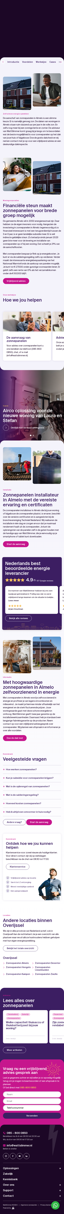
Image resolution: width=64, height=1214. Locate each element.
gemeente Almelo (14, 221)
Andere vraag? (14, 822)
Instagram (6, 1156)
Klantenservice (17, 867)
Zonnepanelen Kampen (18, 974)
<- (61, 62)
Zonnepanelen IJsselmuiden (42, 968)
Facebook (13, 1156)
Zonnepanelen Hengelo (18, 967)
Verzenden (32, 1116)
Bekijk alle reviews (18, 618)
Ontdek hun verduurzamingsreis (27, 428)
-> (3, 62)
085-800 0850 (28, 1087)
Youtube (20, 1156)
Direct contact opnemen (19, 52)
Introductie (13, 62)
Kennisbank (10, 1179)
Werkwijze (41, 62)
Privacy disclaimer (46, 1205)
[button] (30, 435)
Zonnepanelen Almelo (17, 963)
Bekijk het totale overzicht (20, 948)
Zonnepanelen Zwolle (46, 974)
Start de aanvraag (16, 544)
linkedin (26, 1156)
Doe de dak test (15, 738)
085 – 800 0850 (17, 1132)
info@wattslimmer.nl (17, 355)
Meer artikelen (14, 1050)
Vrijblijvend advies (16, 281)
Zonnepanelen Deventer (47, 963)
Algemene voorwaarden (29, 1205)
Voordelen (27, 62)
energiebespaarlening (36, 260)
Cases (52, 62)
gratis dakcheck (45, 138)
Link (25, 1026)
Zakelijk (8, 1173)
